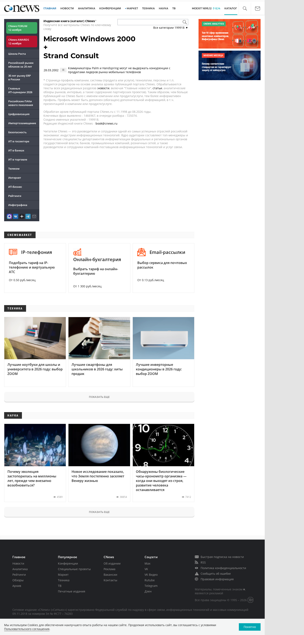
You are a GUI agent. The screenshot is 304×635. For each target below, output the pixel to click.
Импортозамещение (22, 123)
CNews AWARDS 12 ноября (18, 41)
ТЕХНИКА (148, 8)
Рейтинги (14, 196)
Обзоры (18, 580)
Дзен (148, 591)
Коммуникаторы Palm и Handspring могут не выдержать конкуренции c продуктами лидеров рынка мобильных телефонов (119, 70)
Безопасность (17, 132)
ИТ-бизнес (15, 187)
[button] (245, 8)
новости (103, 88)
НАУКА (163, 8)
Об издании (112, 563)
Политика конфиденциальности (223, 568)
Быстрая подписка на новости (222, 557)
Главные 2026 (20, 90)
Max (147, 563)
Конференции (68, 563)
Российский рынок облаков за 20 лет (21, 64)
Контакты (110, 580)
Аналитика (86, 8)
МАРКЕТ (132, 8)
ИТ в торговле (17, 159)
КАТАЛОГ (230, 8)
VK (146, 569)
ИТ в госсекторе (18, 141)
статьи (157, 88)
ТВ (174, 8)
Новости (18, 563)
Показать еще (99, 397)
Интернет (14, 178)
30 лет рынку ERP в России (19, 77)
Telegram (151, 586)
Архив (16, 586)
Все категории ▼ (170, 28)
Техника (63, 580)
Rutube (150, 580)
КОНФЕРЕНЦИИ (110, 8)
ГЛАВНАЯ (49, 8)
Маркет (63, 575)
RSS (203, 562)
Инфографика (17, 205)
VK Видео (151, 575)
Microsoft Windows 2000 (89, 38)
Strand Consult (71, 55)
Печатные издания (71, 591)
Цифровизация (18, 114)
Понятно (250, 627)
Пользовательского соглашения (26, 629)
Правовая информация (217, 579)
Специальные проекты (74, 569)
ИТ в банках (16, 150)
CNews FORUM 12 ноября (17, 28)
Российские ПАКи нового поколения (20, 103)
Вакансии (110, 575)
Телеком (13, 168)
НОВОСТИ (67, 8)
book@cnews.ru (106, 123)
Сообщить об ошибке (216, 574)
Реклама (109, 569)
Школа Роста (17, 54)
